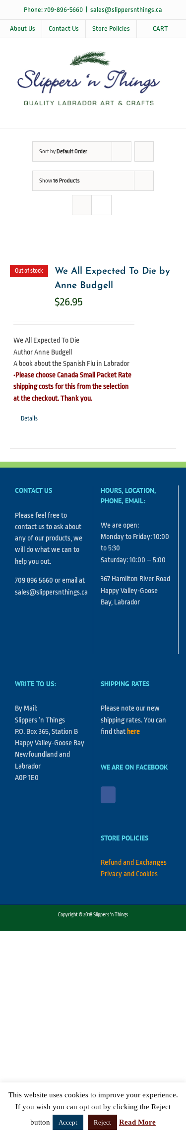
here (133, 731)
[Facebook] (108, 794)
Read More (137, 1122)
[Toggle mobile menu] (167, 113)
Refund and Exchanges (134, 862)
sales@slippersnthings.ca (126, 9)
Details (29, 418)
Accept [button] (68, 1122)
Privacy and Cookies (129, 874)
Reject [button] (102, 1122)
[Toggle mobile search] (149, 113)
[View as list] (101, 205)
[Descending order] (144, 151)
